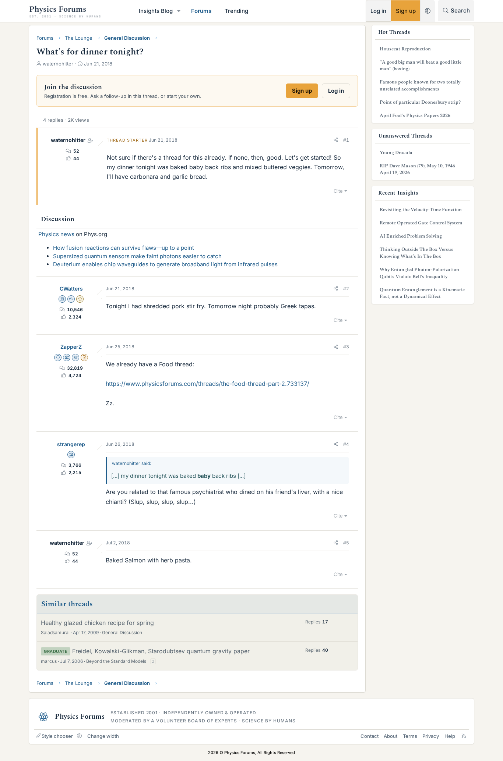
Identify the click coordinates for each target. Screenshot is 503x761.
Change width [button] (103, 736)
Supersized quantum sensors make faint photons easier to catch (137, 256)
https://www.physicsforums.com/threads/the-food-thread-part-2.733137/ (207, 383)
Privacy (430, 736)
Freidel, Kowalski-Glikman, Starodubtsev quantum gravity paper (161, 651)
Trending (236, 10)
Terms (410, 736)
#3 (346, 346)
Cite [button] (338, 191)
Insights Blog (156, 10)
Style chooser (57, 736)
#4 (346, 444)
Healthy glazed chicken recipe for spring (97, 622)
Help (449, 736)
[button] (178, 10)
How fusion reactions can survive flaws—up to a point (123, 247)
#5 (346, 542)
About (390, 736)
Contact (369, 736)
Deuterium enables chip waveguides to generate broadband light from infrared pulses (165, 264)
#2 (346, 288)
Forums (201, 10)
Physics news (56, 234)
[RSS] (464, 736)
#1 (346, 140)
